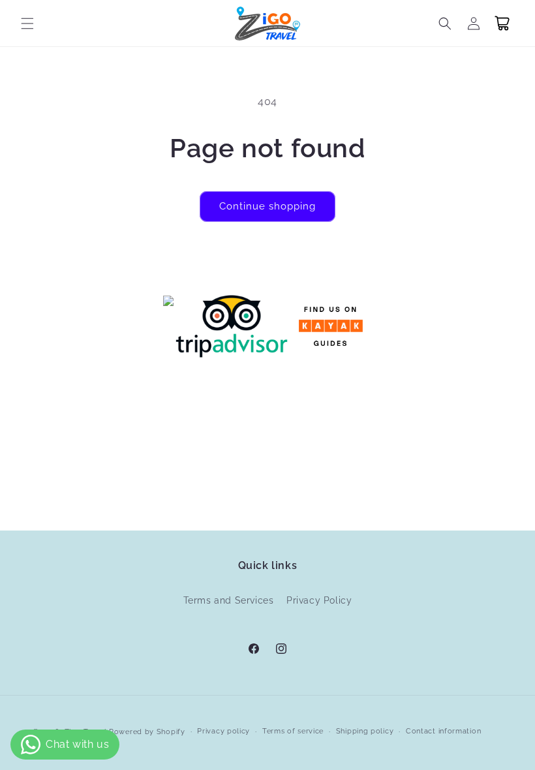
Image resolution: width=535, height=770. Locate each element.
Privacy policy (223, 731)
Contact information (443, 731)
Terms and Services (228, 600)
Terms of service (293, 731)
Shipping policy (365, 731)
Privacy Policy (319, 600)
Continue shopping (267, 206)
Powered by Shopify (147, 732)
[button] (27, 23)
